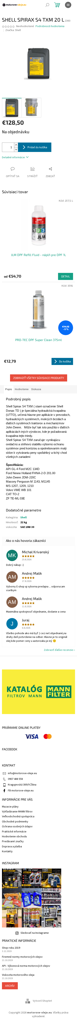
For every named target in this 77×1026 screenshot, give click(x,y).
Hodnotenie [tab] (22, 389)
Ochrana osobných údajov (17, 826)
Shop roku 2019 (11, 948)
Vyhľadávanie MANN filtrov (17, 812)
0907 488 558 (15, 779)
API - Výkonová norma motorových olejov (26, 966)
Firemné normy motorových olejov (22, 957)
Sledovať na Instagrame (35, 933)
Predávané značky (13, 841)
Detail (65, 276)
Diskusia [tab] (36, 389)
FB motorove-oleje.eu (21, 791)
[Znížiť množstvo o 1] (16, 149)
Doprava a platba (12, 847)
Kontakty (7, 851)
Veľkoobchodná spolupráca (18, 816)
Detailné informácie (13, 157)
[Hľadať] (47, 5)
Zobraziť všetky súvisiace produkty (38, 377)
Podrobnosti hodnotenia (50, 26)
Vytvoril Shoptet (42, 1001)
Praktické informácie (14, 832)
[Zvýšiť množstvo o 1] (16, 145)
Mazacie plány (10, 807)
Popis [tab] (8, 389)
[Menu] (68, 5)
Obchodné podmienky (15, 822)
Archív (10, 985)
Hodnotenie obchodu (14, 837)
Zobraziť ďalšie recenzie (58, 650)
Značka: (13, 30)
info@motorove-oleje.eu (22, 773)
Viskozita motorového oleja (18, 975)
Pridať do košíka (37, 147)
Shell (23, 517)
